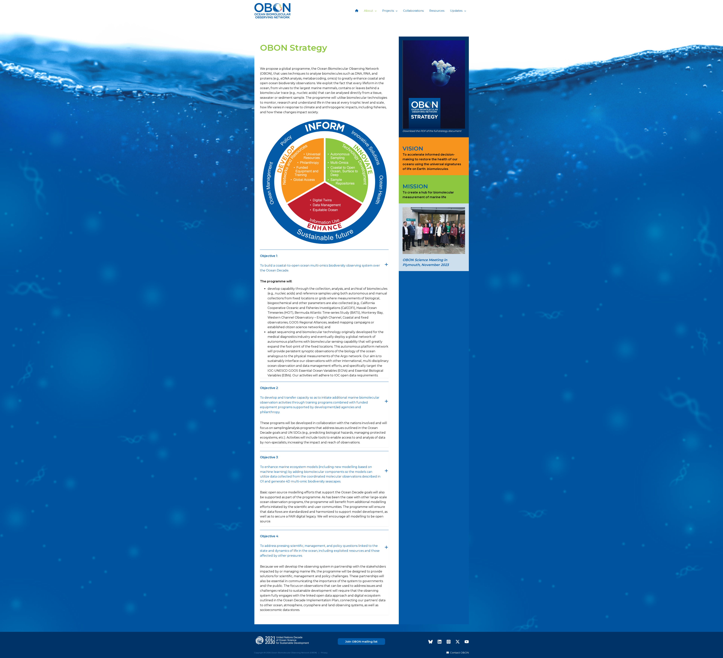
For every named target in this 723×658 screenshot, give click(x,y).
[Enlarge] (384, 122)
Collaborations (413, 10)
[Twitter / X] (457, 642)
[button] (375, 10)
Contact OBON (459, 652)
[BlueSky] (430, 642)
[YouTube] (466, 642)
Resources (436, 10)
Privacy (324, 652)
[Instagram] (448, 642)
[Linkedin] (439, 642)
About (368, 10)
